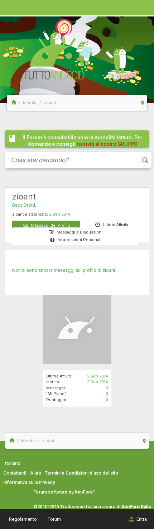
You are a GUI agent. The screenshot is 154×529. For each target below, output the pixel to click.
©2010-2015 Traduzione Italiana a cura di (92, 506)
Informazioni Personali (79, 239)
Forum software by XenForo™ (64, 492)
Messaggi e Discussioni (79, 232)
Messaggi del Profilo (50, 225)
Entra (141, 519)
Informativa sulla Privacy (29, 482)
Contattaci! (15, 473)
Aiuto (35, 473)
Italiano (12, 463)
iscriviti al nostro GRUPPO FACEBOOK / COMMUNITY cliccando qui (84, 147)
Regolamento (23, 519)
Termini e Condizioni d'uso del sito (81, 473)
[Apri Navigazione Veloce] (142, 102)
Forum (54, 519)
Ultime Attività (115, 224)
